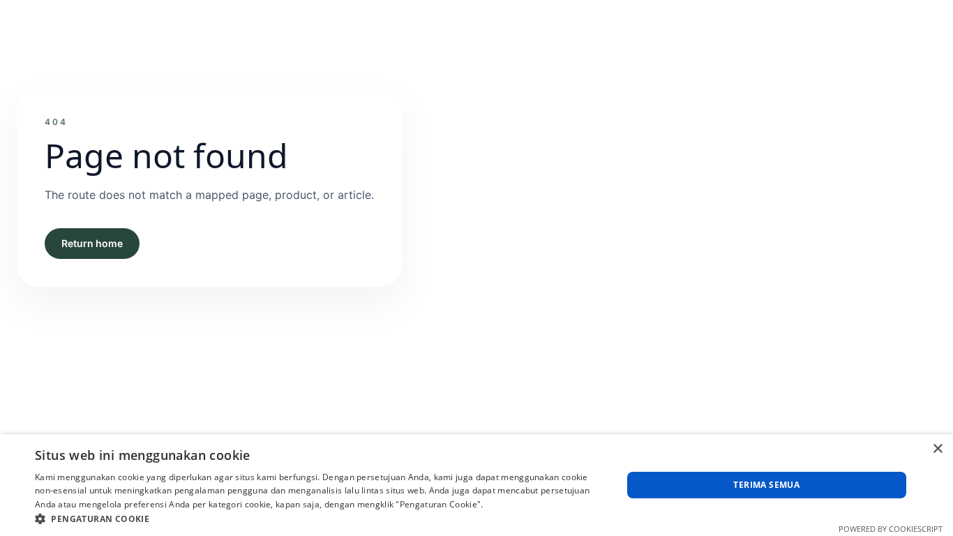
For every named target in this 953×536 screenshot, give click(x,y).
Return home (92, 243)
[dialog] (476, 485)
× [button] (937, 449)
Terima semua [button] (766, 485)
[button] (319, 519)
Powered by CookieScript (891, 528)
